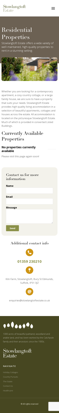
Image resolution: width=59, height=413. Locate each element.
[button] (53, 8)
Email (9, 196)
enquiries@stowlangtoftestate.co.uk (29, 300)
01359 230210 (29, 261)
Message (11, 207)
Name (9, 185)
